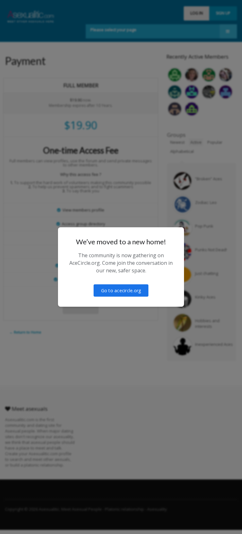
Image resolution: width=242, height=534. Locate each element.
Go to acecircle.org (121, 290)
